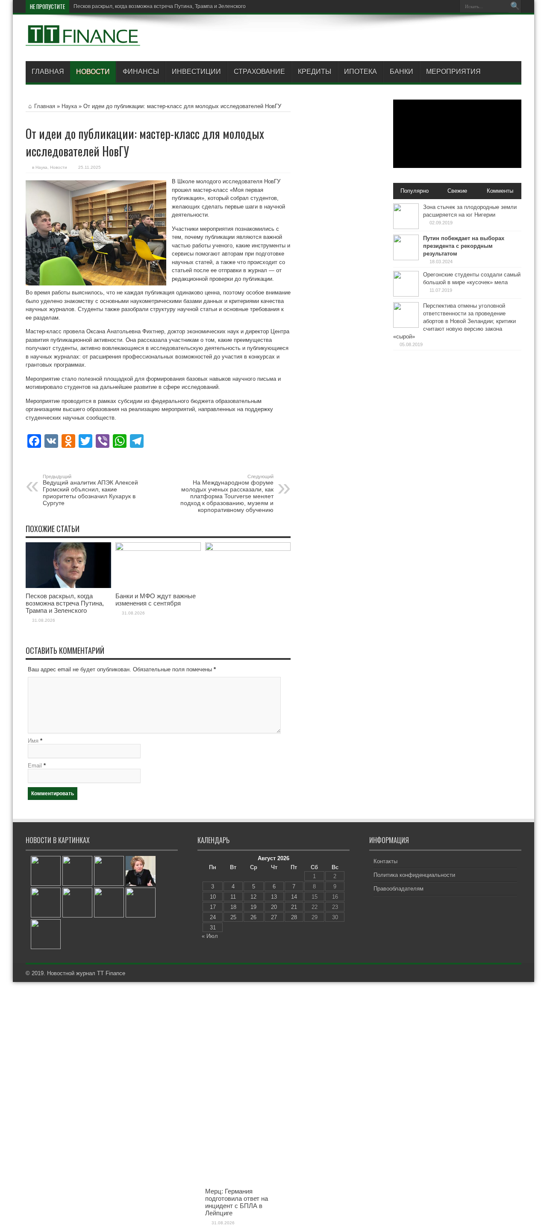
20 (274, 907)
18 (233, 907)
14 (294, 897)
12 (253, 897)
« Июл (210, 936)
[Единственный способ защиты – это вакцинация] (46, 934)
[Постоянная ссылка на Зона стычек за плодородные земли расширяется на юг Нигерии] (406, 227)
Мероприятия (453, 71)
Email (35, 765)
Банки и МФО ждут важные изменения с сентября (155, 599)
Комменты (500, 191)
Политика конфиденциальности (414, 875)
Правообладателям (398, 888)
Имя (33, 741)
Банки (401, 71)
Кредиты (314, 71)
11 (233, 897)
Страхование (259, 71)
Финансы (141, 71)
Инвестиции (196, 71)
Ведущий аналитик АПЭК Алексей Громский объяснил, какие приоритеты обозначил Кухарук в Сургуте (90, 490)
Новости (93, 71)
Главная (48, 71)
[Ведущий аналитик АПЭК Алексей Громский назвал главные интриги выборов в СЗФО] (46, 871)
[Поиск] (515, 6)
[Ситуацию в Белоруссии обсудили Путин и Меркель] (109, 871)
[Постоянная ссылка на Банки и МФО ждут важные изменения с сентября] (158, 549)
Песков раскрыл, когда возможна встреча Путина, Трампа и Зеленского (160, 6)
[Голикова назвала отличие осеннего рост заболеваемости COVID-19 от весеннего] (77, 902)
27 (274, 917)
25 (233, 917)
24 (213, 917)
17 (213, 907)
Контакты (385, 861)
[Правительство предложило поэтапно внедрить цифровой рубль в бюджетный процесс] (77, 871)
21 (294, 907)
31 (213, 927)
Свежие (457, 191)
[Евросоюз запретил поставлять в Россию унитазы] (109, 902)
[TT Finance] (83, 39)
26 (253, 917)
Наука (69, 106)
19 (253, 907)
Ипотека (360, 71)
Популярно (414, 191)
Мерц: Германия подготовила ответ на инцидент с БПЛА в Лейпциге (236, 1202)
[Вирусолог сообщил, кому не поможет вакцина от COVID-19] (141, 902)
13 (274, 897)
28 (294, 917)
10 (213, 897)
